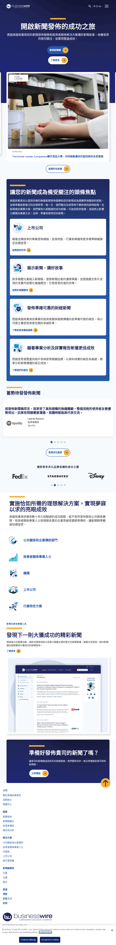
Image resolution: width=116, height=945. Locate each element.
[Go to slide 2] (55, 442)
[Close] (112, 930)
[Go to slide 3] (58, 442)
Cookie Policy (45, 932)
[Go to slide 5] (65, 442)
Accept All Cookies (50, 940)
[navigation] (106, 6)
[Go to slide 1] (52, 442)
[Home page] (18, 6)
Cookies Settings (28, 940)
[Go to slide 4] (61, 442)
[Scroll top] (105, 783)
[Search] (90, 6)
